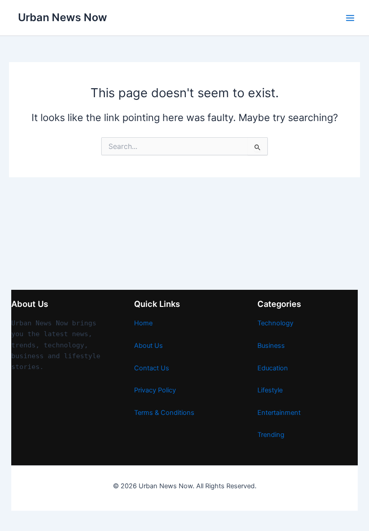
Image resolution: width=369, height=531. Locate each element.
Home (143, 323)
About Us (148, 346)
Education (272, 368)
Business (271, 346)
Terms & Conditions (164, 413)
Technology (275, 323)
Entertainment (279, 413)
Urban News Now (62, 17)
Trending (270, 435)
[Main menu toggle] (350, 18)
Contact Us (151, 368)
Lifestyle (270, 390)
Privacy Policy (155, 390)
